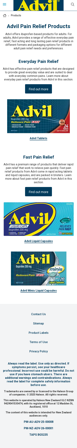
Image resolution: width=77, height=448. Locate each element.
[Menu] (4, 4)
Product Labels (39, 332)
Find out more (38, 89)
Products (16, 15)
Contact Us (38, 314)
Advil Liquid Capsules (38, 241)
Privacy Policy (38, 351)
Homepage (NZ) (4, 15)
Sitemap (38, 323)
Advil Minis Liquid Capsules (38, 290)
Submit (72, 4)
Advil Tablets (38, 138)
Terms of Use (39, 342)
